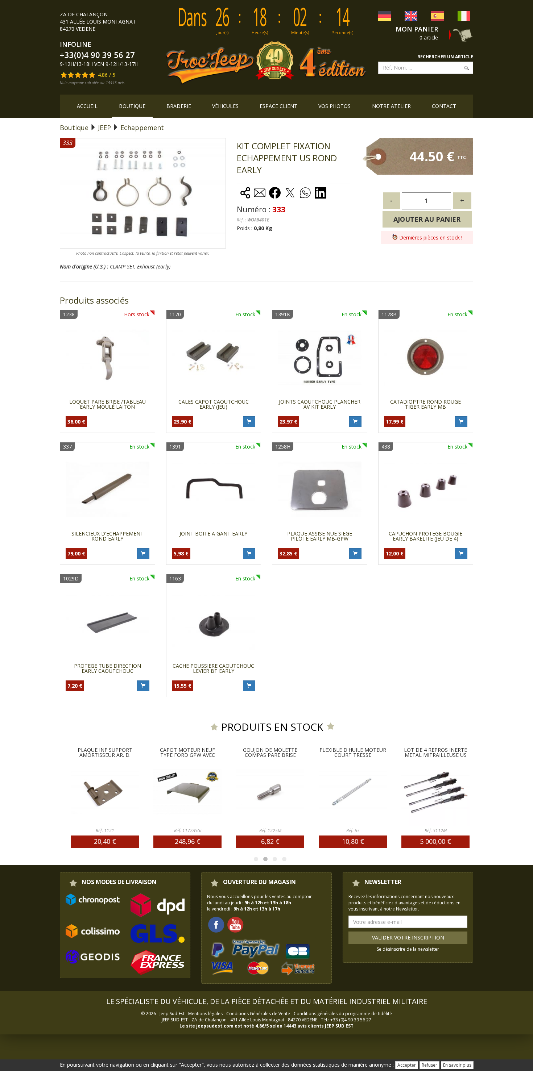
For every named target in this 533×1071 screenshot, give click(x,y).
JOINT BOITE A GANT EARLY (213, 533)
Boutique (132, 106)
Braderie (178, 106)
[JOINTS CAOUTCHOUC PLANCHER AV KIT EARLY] (319, 357)
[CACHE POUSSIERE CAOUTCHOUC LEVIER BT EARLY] (214, 621)
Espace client (278, 106)
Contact (444, 106)
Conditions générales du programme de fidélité (343, 1013)
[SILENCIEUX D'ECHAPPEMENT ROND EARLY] (107, 490)
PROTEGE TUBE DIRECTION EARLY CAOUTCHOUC (107, 668)
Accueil (87, 106)
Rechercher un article (445, 57)
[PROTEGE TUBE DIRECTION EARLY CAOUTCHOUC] (107, 621)
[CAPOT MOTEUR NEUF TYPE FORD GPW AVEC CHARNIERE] (154, 792)
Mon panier (417, 29)
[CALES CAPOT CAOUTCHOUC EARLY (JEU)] (214, 357)
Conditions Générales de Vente (258, 1013)
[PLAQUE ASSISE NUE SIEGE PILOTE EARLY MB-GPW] (319, 490)
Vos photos (334, 106)
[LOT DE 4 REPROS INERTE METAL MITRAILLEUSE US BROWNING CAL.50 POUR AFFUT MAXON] (402, 792)
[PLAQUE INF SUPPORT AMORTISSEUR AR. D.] (71, 792)
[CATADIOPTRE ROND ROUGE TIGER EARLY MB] (426, 357)
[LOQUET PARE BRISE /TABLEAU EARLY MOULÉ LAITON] (107, 357)
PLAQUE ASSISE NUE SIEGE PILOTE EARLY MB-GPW (319, 536)
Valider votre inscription (408, 937)
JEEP (104, 127)
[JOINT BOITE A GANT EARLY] (214, 490)
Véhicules (225, 106)
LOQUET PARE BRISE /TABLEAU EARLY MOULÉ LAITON (107, 404)
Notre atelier (391, 106)
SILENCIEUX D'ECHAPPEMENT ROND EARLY (107, 536)
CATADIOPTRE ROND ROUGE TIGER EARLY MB (425, 404)
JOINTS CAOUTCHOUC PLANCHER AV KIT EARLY (319, 404)
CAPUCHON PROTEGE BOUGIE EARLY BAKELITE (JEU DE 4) (425, 536)
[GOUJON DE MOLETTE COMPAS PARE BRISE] (236, 792)
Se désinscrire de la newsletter (408, 949)
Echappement (142, 127)
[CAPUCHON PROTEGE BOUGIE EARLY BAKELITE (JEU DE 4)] (426, 490)
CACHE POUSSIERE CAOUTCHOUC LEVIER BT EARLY (213, 668)
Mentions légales (205, 1013)
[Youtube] (235, 924)
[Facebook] (216, 924)
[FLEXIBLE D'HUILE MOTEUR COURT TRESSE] (319, 792)
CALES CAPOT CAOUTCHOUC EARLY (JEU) (213, 404)
